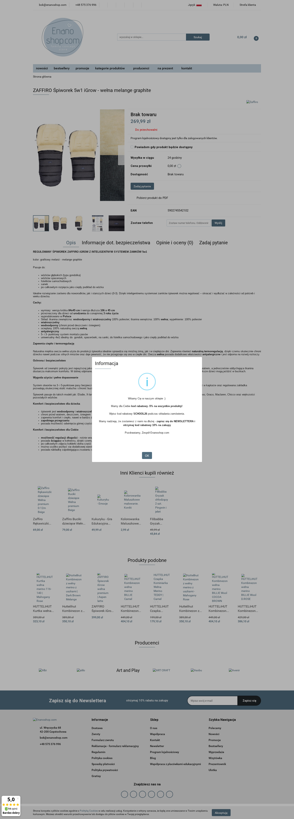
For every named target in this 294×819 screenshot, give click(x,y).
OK (147, 456)
